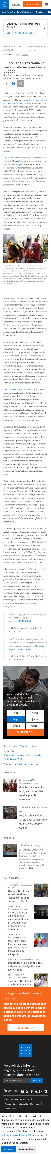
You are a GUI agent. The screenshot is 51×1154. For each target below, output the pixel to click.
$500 (35, 719)
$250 (16, 719)
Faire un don (32, 4)
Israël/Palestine (24, 11)
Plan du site (35, 1103)
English (18, 55)
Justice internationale (25, 764)
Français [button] (16, 4)
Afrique (24, 746)
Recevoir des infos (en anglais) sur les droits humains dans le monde (21, 1070)
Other (34, 726)
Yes (8, 32)
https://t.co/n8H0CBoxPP (20, 649)
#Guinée (12, 642)
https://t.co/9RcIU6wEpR (19, 621)
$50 (16, 713)
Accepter (8, 1149)
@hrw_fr (43, 645)
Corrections (25, 1099)
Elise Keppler (17, 164)
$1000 (16, 726)
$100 (35, 713)
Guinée (34, 746)
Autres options (26, 1149)
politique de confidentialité (16, 1135)
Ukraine (39, 11)
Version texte (10, 1108)
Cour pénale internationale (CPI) (21, 389)
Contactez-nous (11, 1099)
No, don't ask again (24, 32)
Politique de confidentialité (16, 1103)
